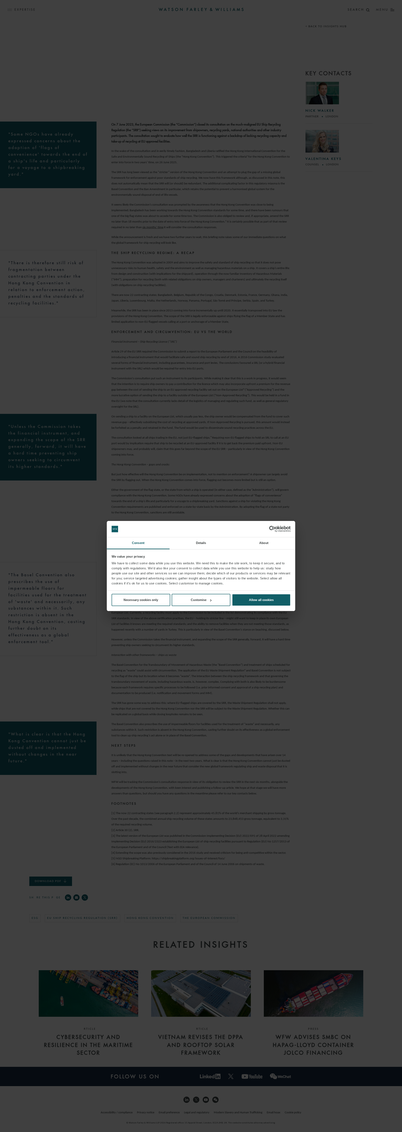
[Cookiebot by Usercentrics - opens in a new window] (272, 529)
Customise (198, 600)
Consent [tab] (138, 543)
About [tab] (263, 543)
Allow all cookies (261, 600)
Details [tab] (201, 543)
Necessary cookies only (141, 600)
